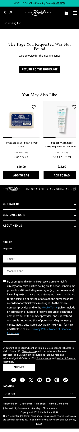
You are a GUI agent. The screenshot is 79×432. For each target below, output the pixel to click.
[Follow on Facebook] (22, 380)
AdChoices (54, 419)
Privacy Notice (43, 358)
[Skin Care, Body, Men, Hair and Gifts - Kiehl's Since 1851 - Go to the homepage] (38, 13)
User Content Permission (33, 403)
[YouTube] (48, 380)
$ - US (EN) (10, 393)
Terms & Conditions (58, 403)
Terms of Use (29, 351)
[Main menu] (74, 13)
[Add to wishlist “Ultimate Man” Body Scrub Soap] (33, 107)
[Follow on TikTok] (65, 380)
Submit (19, 367)
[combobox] (36, 23)
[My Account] (11, 12)
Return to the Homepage (40, 69)
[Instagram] (39, 380)
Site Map (35, 408)
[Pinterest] (57, 380)
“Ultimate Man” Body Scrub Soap (21, 145)
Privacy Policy (10, 403)
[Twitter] (31, 380)
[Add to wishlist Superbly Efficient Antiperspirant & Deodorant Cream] (74, 107)
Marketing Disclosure (29, 354)
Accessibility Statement (17, 408)
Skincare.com (50, 408)
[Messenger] (13, 380)
